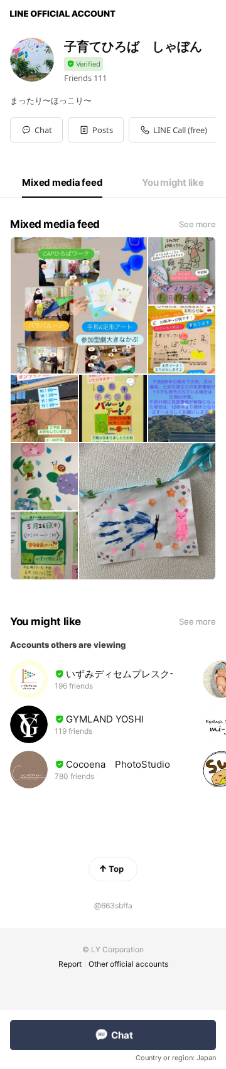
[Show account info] (83, 64)
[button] (96, 129)
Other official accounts (128, 964)
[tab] (62, 183)
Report (70, 964)
